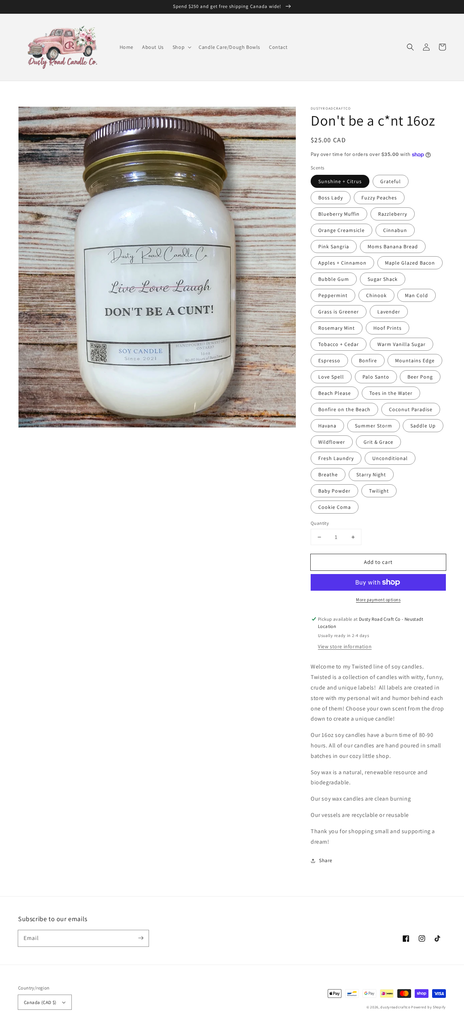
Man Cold (416, 295)
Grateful (390, 181)
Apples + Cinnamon (342, 263)
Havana (327, 425)
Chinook (376, 295)
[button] (181, 47)
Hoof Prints (387, 328)
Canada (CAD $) (40, 1002)
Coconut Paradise (410, 409)
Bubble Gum (333, 279)
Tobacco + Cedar (338, 344)
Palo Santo (375, 377)
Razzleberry (392, 214)
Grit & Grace (378, 442)
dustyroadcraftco (395, 1007)
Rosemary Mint (336, 328)
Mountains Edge (415, 360)
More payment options (378, 599)
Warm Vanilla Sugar (401, 344)
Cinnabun (395, 230)
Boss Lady (330, 197)
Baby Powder (334, 491)
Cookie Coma (334, 507)
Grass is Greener (338, 311)
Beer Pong (420, 377)
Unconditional (390, 458)
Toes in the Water (391, 393)
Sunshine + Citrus (340, 181)
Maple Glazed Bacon (410, 263)
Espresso (329, 360)
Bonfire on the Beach (344, 409)
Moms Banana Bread (393, 246)
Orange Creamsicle (341, 230)
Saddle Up (423, 425)
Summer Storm (373, 425)
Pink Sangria (333, 246)
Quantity (320, 523)
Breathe (328, 474)
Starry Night (371, 474)
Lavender (388, 311)
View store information (345, 646)
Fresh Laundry (336, 458)
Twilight (379, 491)
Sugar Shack (383, 279)
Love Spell (331, 377)
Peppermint (333, 295)
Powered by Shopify (428, 1007)
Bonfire (368, 360)
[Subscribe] (141, 938)
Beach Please (334, 393)
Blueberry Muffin (339, 214)
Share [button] (325, 860)
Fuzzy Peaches (379, 197)
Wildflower (331, 442)
